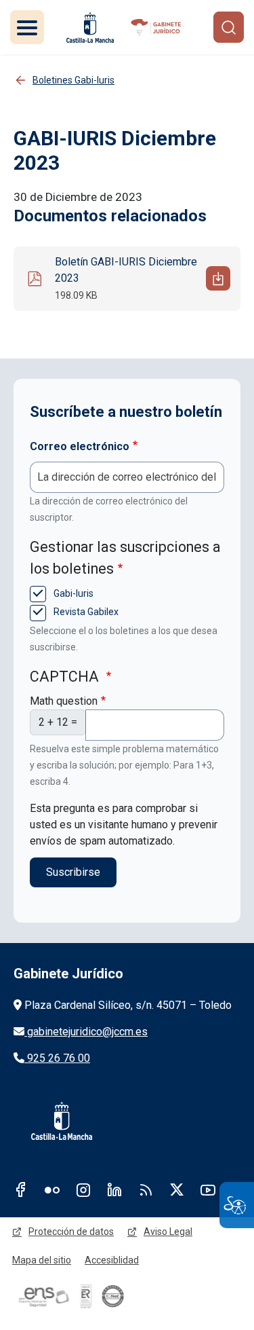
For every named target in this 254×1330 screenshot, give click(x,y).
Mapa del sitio (41, 1260)
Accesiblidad (112, 1260)
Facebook (21, 1189)
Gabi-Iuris (72, 593)
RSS (145, 1189)
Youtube (208, 1189)
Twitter (176, 1189)
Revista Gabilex (85, 611)
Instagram (83, 1189)
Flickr (52, 1189)
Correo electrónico (79, 446)
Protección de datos (71, 1231)
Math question (64, 701)
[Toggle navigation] (27, 27)
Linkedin (114, 1189)
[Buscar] (228, 27)
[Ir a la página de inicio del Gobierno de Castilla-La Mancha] (90, 27)
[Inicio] (157, 27)
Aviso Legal (168, 1231)
